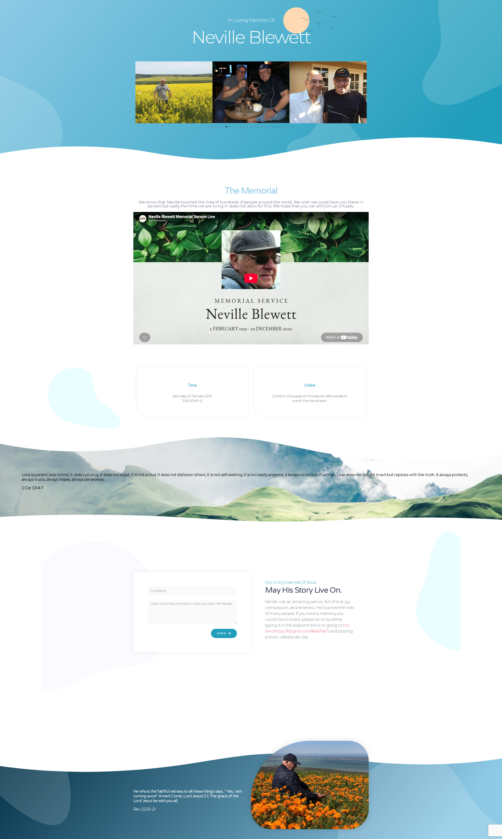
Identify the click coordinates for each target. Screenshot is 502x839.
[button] (208, 126)
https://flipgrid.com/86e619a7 (301, 631)
